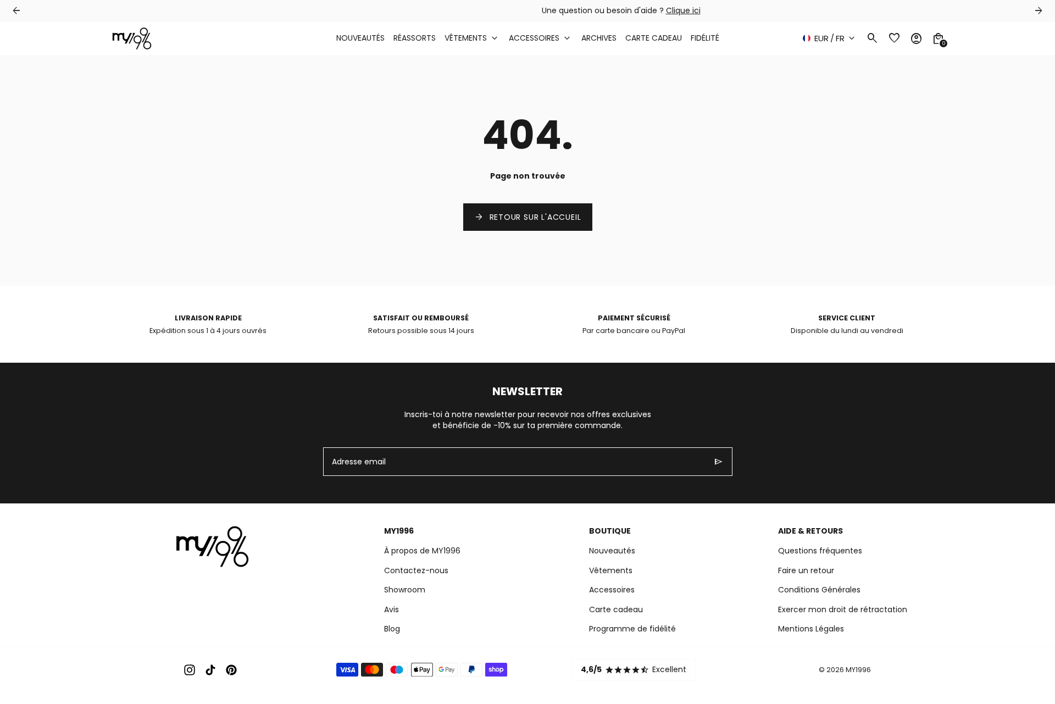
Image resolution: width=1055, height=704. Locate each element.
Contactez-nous (416, 570)
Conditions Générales (819, 589)
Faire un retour (806, 570)
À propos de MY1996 (422, 550)
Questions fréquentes (820, 550)
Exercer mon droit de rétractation (842, 609)
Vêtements (610, 570)
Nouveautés (612, 550)
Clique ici (590, 10)
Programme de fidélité (632, 628)
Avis (391, 609)
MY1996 (858, 669)
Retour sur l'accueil (527, 217)
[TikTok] (210, 670)
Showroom (404, 589)
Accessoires (612, 589)
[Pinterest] (231, 670)
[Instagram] (190, 670)
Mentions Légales (811, 628)
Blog (392, 628)
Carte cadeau (616, 609)
